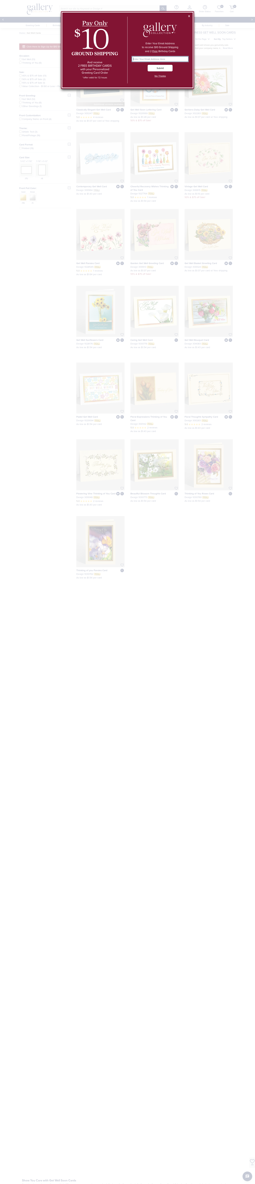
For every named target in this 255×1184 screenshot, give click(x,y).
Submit (160, 68)
